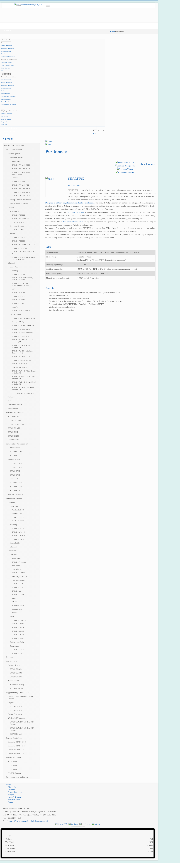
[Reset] (48, 5)
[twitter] (12, 2)
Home (112, 31)
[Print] (48, 144)
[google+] (8, 2)
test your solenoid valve (73, 222)
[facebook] (4, 2)
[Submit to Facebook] (125, 162)
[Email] (48, 141)
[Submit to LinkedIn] (125, 172)
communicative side (75, 212)
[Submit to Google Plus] (125, 165)
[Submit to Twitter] (125, 169)
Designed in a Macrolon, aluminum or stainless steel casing (69, 203)
